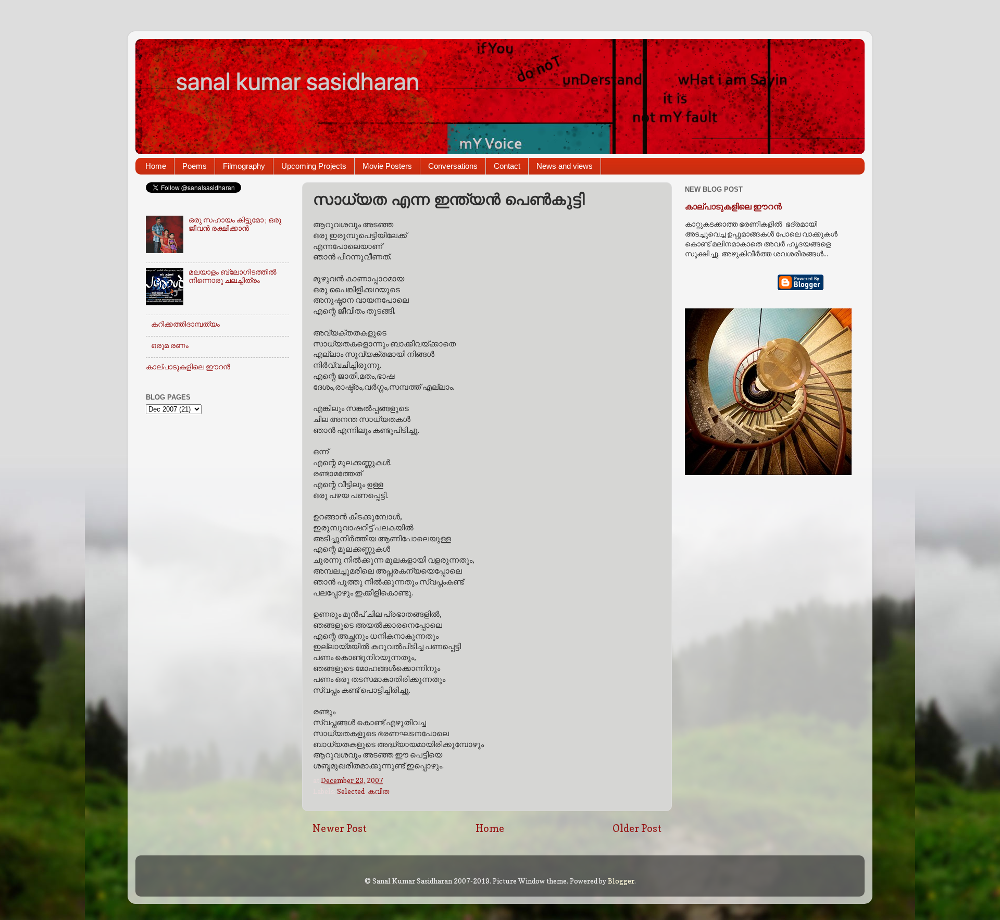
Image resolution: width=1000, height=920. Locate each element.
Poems (194, 165)
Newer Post (339, 828)
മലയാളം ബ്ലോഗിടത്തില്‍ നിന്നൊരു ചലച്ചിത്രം (233, 276)
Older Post (636, 828)
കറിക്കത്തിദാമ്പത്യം (185, 324)
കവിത (378, 791)
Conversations (453, 165)
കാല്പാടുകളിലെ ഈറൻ (188, 367)
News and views (564, 165)
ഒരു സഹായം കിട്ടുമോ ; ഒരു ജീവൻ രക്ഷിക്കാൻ (235, 224)
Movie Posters (387, 165)
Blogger (621, 881)
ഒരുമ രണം (170, 345)
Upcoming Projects (313, 165)
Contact (507, 165)
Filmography (244, 165)
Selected (351, 791)
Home (155, 165)
